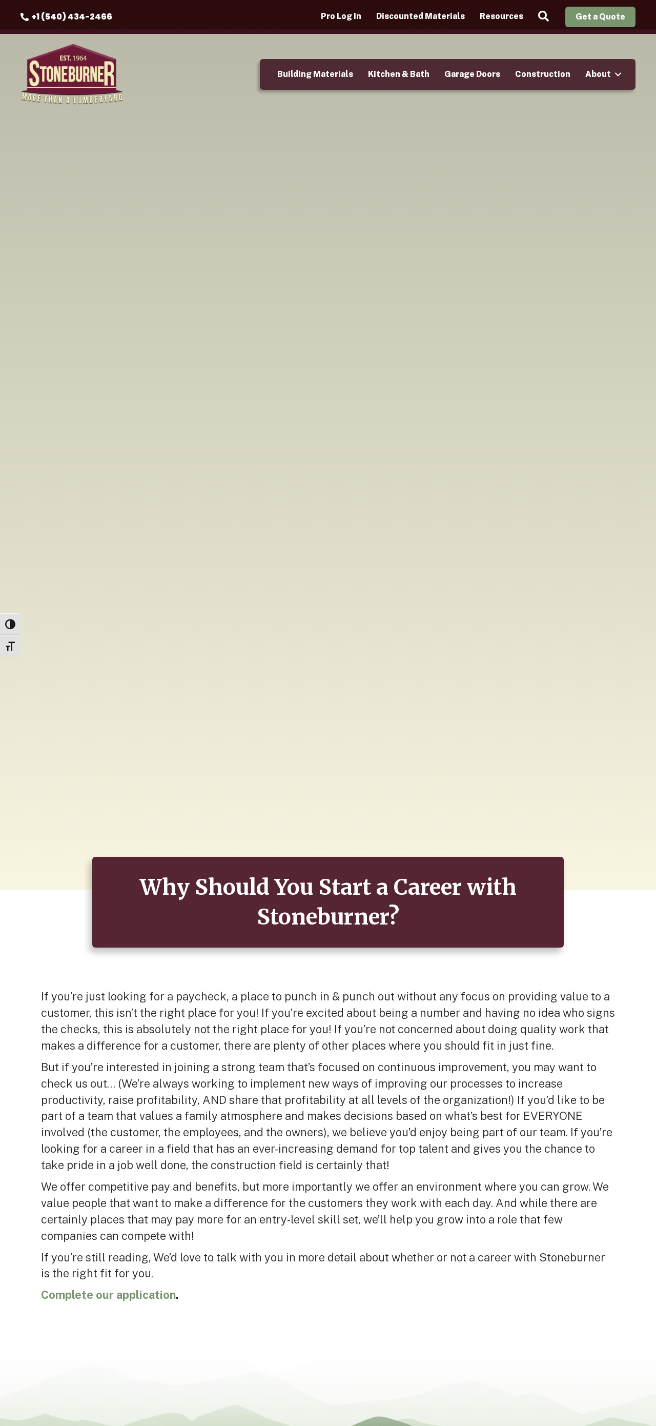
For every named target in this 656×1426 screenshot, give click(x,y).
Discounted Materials (420, 16)
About (598, 74)
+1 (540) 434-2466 (71, 17)
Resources (501, 16)
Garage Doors (472, 74)
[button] (545, 16)
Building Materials (315, 74)
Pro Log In (341, 16)
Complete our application (108, 1294)
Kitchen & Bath (398, 74)
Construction (542, 74)
